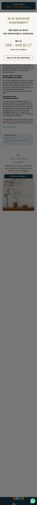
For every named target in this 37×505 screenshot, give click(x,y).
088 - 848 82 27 (18, 45)
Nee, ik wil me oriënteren (18, 57)
